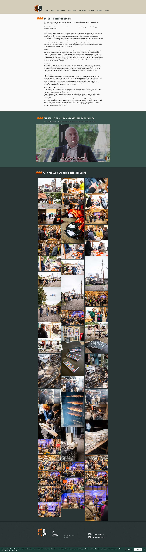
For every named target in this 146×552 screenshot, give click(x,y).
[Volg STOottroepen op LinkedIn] (89, 534)
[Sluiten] (144, 549)
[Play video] (73, 143)
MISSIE (54, 533)
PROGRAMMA (55, 534)
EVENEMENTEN (55, 535)
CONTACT (66, 537)
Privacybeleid (13, 550)
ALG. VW (73, 535)
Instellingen (129, 549)
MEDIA (53, 537)
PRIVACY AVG (67, 535)
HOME (53, 531)
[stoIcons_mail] (89, 537)
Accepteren (138, 549)
